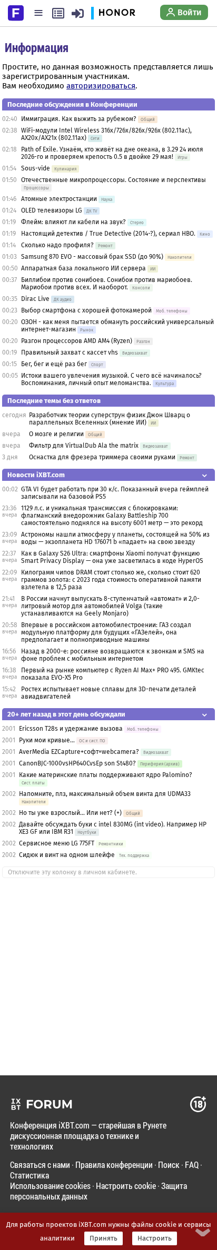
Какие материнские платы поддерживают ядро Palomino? (105, 775)
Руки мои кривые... (47, 740)
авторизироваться (100, 85)
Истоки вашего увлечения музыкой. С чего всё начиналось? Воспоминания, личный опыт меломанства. (111, 379)
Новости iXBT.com (36, 475)
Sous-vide (35, 168)
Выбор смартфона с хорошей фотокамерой (86, 310)
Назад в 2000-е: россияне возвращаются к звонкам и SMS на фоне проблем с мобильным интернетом (112, 655)
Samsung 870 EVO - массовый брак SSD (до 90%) (93, 256)
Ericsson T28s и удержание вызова (71, 728)
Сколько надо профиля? (57, 245)
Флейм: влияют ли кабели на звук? (73, 222)
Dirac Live (35, 299)
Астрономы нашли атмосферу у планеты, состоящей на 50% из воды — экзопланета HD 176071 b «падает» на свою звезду (115, 538)
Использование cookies (50, 1185)
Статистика (29, 1175)
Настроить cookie (126, 1185)
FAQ (192, 1164)
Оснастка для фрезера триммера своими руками (102, 457)
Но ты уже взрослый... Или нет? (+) (70, 812)
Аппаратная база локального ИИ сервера (83, 268)
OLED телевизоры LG (51, 210)
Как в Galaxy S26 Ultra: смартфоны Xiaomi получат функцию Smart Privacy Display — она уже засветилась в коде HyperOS (112, 557)
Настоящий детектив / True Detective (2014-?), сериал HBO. (108, 233)
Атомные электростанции (59, 199)
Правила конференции (114, 1164)
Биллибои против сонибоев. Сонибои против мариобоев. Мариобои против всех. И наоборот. (106, 283)
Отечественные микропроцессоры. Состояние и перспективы (113, 180)
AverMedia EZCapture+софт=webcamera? (80, 751)
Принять (103, 1238)
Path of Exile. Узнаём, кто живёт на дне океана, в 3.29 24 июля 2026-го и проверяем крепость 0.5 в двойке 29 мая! (112, 153)
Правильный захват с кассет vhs (69, 352)
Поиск (169, 1164)
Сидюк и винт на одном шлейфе (67, 855)
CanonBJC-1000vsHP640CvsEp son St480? (77, 763)
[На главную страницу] (16, 12)
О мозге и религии (56, 434)
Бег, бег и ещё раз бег (54, 364)
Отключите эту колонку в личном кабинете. (72, 872)
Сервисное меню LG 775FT (56, 843)
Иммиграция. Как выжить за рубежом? (78, 119)
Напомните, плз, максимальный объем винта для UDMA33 (105, 794)
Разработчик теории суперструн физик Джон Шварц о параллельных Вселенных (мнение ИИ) (109, 418)
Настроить (154, 1238)
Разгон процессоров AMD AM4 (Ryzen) (76, 341)
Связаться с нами (40, 1164)
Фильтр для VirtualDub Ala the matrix (84, 445)
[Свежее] (58, 13)
